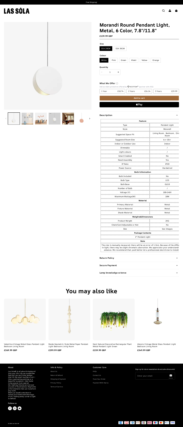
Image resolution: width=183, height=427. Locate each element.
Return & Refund (57, 375)
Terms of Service (57, 387)
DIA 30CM (120, 48)
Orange (155, 60)
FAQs (95, 371)
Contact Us (97, 375)
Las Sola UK (15, 423)
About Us (54, 371)
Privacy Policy (56, 383)
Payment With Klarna (100, 383)
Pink (114, 60)
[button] (163, 10)
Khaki (134, 60)
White (104, 60)
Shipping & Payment (58, 379)
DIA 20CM (106, 48)
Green (123, 60)
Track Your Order (99, 379)
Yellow (144, 60)
